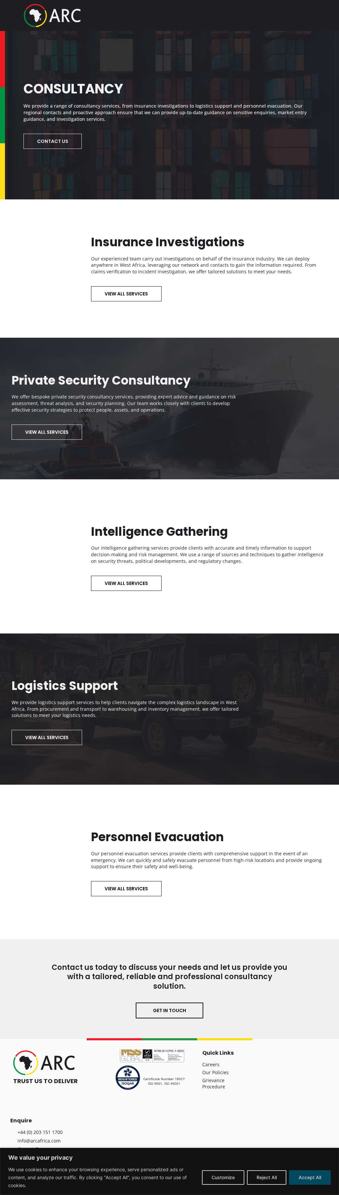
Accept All (310, 1177)
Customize (223, 1177)
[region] (169, 1171)
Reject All (267, 1177)
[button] (310, 12)
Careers (210, 1064)
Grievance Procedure (213, 1083)
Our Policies (215, 1072)
